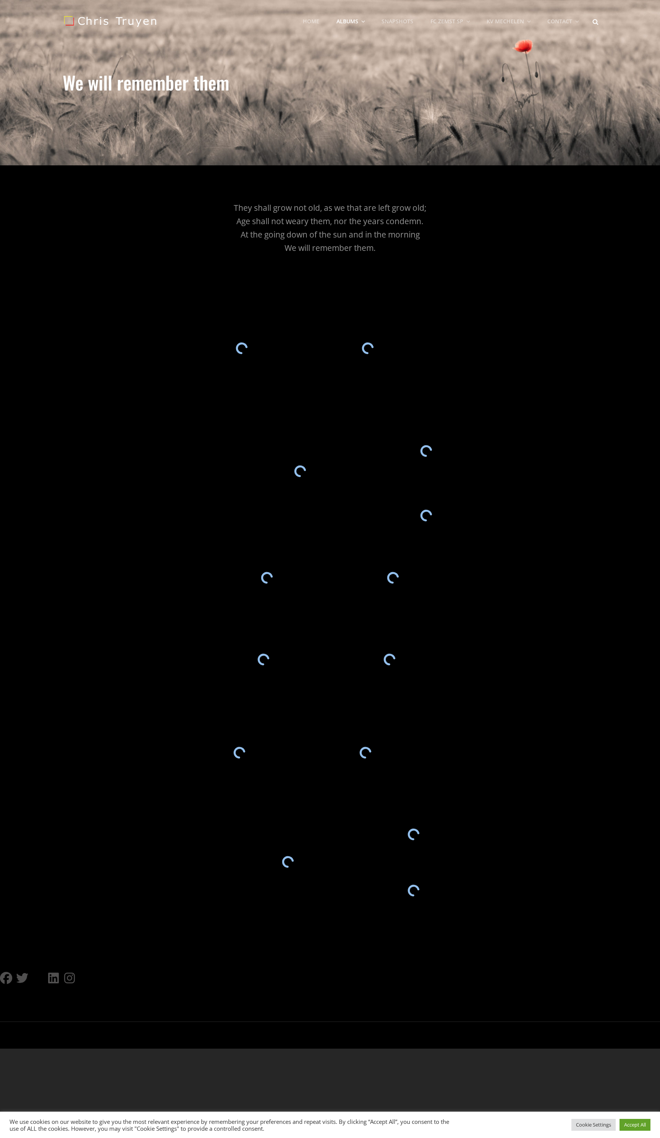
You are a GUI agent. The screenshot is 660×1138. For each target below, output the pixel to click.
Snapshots (397, 21)
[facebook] (6, 978)
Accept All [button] (635, 1124)
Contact (559, 21)
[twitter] (22, 978)
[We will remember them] (367, 348)
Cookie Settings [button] (593, 1124)
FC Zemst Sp (446, 21)
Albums (347, 21)
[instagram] (70, 978)
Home (311, 21)
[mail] (38, 978)
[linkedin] (54, 978)
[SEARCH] (595, 21)
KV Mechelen (505, 21)
